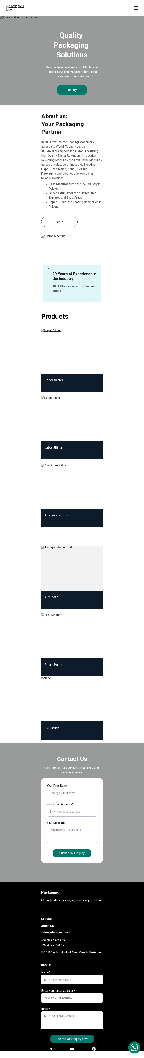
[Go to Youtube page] (74, 1049)
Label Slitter (53, 448)
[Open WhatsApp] (134, 1047)
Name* (45, 972)
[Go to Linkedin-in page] (52, 1049)
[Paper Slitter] (72, 351)
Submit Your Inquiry (72, 853)
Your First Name (57, 785)
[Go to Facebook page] (94, 1049)
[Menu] (136, 8)
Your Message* (57, 823)
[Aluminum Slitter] (72, 486)
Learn (59, 222)
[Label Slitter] (72, 418)
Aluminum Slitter (57, 515)
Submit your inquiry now (72, 1039)
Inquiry (72, 90)
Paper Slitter (54, 380)
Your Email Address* (60, 804)
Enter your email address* (58, 990)
